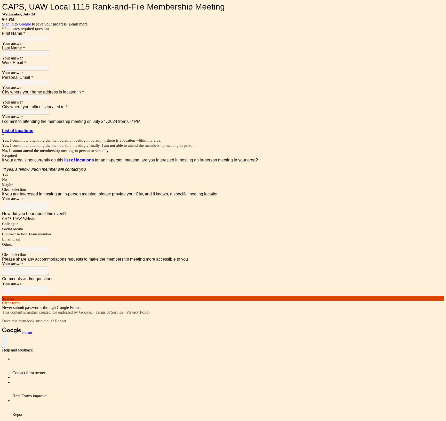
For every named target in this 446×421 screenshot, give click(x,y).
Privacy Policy (138, 312)
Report (60, 321)
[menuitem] (228, 366)
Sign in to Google (16, 24)
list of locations (79, 160)
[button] (223, 189)
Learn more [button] (78, 24)
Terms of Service (109, 312)
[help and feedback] (4, 341)
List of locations (17, 130)
